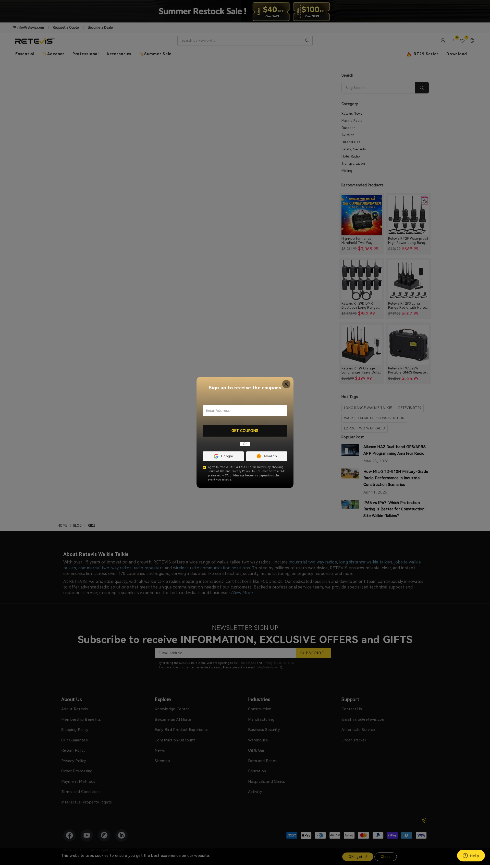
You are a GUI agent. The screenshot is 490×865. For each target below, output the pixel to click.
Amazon (270, 456)
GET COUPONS (245, 431)
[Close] (286, 384)
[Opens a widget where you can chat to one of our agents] (471, 856)
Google (227, 456)
